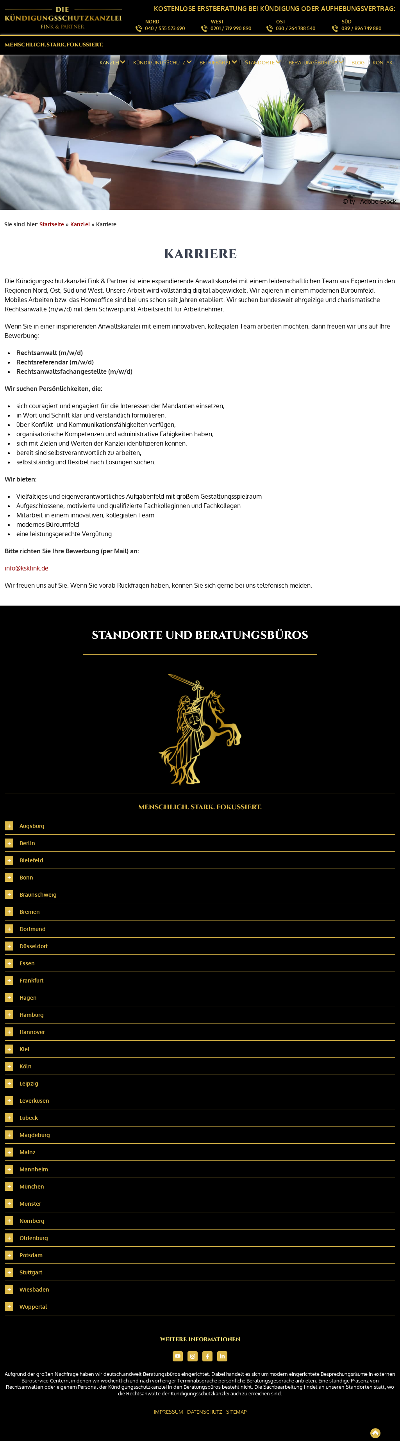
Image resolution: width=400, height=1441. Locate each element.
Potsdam (31, 1255)
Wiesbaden (34, 1289)
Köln (26, 1066)
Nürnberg (32, 1220)
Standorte (260, 62)
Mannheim (34, 1169)
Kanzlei (80, 224)
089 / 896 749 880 (361, 28)
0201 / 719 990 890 (231, 28)
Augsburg (32, 826)
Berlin (27, 843)
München (32, 1186)
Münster (30, 1203)
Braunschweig (38, 894)
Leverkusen (34, 1100)
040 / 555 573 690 (165, 28)
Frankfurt (31, 980)
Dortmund (33, 929)
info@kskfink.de (26, 568)
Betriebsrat (215, 62)
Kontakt (384, 62)
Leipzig (29, 1083)
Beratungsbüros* (313, 62)
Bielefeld (31, 860)
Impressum (168, 1411)
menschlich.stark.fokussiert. (54, 45)
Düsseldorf (34, 946)
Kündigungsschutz (159, 62)
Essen (27, 963)
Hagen (28, 997)
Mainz (28, 1152)
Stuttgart (31, 1272)
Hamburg (32, 1014)
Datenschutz (204, 1411)
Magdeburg (35, 1135)
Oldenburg (34, 1238)
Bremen (30, 911)
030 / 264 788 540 (296, 28)
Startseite (51, 224)
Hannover (32, 1032)
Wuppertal (33, 1306)
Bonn (26, 877)
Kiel (25, 1049)
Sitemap (236, 1411)
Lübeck (29, 1117)
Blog (358, 62)
